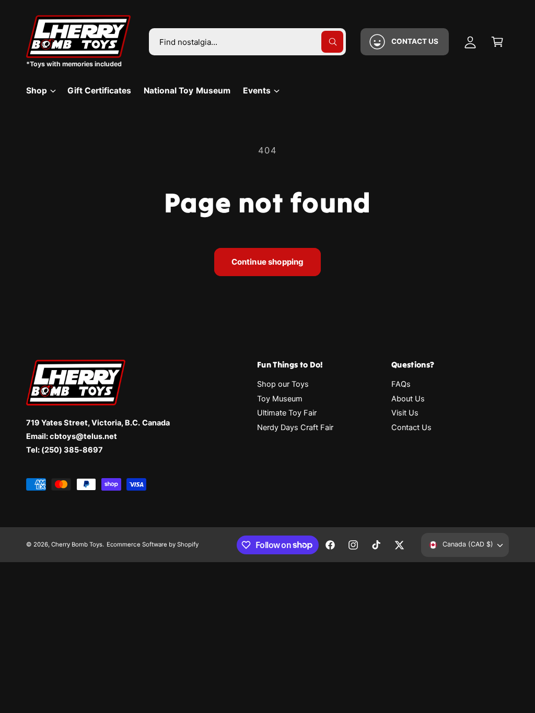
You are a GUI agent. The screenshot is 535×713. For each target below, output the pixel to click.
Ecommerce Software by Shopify (152, 544)
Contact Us (411, 427)
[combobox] (247, 41)
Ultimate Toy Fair (287, 413)
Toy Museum (280, 398)
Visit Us (404, 413)
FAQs (401, 384)
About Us (408, 398)
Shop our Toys (283, 384)
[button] (497, 41)
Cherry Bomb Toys (76, 544)
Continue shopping (267, 262)
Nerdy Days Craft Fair (295, 427)
